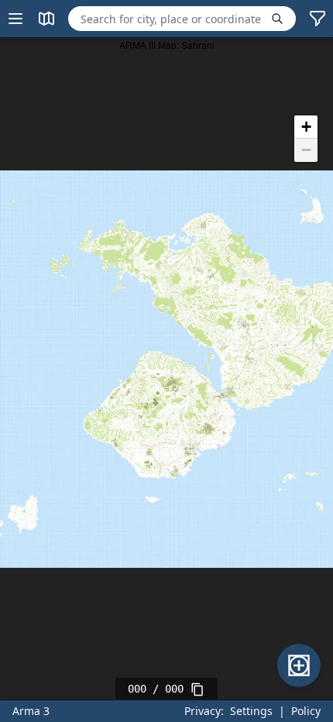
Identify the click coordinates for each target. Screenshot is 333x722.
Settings (251, 710)
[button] (306, 127)
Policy (306, 710)
